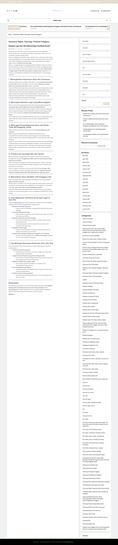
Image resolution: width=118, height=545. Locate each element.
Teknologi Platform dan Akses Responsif (94, 507)
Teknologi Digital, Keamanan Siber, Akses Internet (96, 488)
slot (84, 68)
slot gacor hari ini (87, 416)
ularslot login (18, 202)
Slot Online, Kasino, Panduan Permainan (93, 439)
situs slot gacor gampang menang (92, 402)
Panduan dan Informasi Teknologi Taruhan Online (96, 313)
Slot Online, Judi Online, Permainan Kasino (94, 433)
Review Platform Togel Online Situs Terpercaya (95, 379)
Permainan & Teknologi (89, 348)
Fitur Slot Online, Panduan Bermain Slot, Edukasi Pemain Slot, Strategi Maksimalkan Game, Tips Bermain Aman (95, 249)
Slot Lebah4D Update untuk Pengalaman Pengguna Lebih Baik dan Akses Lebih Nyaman (76, 1)
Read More (11, 294)
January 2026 (86, 169)
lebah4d (85, 279)
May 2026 (85, 155)
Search (83, 100)
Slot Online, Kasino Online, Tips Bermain (93, 436)
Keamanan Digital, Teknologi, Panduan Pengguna (96, 273)
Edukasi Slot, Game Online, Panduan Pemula (94, 239)
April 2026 (85, 159)
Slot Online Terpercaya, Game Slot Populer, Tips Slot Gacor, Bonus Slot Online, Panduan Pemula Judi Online (95, 424)
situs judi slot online (88, 392)
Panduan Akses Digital (89, 306)
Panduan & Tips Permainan (90, 300)
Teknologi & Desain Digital (90, 468)
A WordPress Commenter (90, 146)
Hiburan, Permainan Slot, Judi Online (92, 254)
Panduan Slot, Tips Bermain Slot (91, 338)
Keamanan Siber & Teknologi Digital (92, 276)
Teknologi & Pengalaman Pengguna (92, 475)
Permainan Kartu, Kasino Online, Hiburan (93, 352)
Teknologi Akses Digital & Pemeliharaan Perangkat (96, 481)
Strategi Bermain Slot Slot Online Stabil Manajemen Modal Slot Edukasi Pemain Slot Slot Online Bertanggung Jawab (96, 459)
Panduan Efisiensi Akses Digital (91, 316)
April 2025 (85, 189)
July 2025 (85, 179)
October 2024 (86, 209)
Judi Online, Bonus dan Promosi (91, 258)
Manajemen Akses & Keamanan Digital (93, 283)
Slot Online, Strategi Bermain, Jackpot (93, 448)
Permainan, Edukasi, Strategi (90, 372)
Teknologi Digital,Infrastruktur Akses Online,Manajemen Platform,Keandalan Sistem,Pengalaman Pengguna (93, 498)
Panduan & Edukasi (88, 286)
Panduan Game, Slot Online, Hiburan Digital (94, 320)
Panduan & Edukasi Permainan (91, 289)
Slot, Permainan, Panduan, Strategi (92, 451)
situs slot (85, 395)
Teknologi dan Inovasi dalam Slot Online (93, 485)
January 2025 (86, 199)
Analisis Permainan (88, 218)
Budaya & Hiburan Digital (89, 225)
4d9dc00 (12, 49)
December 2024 (87, 202)
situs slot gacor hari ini (89, 61)
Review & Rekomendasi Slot (90, 375)
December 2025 (87, 172)
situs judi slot (86, 385)
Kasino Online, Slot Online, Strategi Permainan (95, 261)
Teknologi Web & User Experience (92, 510)
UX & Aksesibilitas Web (89, 524)
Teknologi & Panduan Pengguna (91, 471)
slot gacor (85, 48)
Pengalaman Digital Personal (90, 345)
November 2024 (87, 206)
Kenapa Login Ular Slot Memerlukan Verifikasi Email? (29, 46)
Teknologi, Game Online (89, 514)
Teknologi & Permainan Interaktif (91, 478)
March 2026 (86, 162)
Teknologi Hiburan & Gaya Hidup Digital (93, 504)
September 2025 (87, 175)
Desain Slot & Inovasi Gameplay (91, 235)
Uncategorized (86, 520)
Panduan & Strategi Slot (89, 293)
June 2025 (85, 182)
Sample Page (57, 20)
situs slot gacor (87, 54)
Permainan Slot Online (88, 355)
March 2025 (86, 192)
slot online (85, 41)
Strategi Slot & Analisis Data (90, 465)
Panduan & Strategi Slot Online (91, 296)
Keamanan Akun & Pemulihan (90, 264)
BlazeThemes (69, 542)
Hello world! (102, 146)
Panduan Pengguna (88, 335)
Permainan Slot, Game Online (90, 369)
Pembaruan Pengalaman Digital (91, 342)
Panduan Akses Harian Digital (90, 310)
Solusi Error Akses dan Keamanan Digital (94, 454)
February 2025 (86, 196)
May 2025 (85, 185)
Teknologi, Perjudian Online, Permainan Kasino (95, 517)
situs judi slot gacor (88, 389)
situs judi (85, 382)
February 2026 (86, 165)
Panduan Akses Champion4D (90, 303)
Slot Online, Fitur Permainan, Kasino (92, 429)
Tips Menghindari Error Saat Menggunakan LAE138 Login (90, 26)
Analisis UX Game (87, 222)
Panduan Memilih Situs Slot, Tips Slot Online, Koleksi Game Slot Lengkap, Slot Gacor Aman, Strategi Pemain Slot (95, 325)
